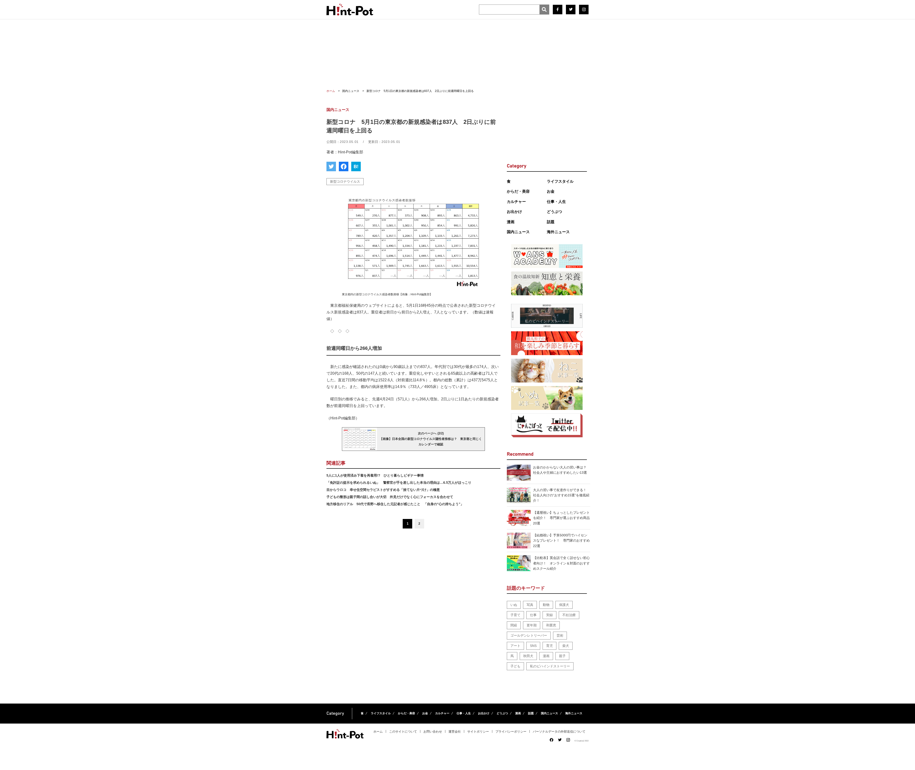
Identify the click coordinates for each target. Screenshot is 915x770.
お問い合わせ (432, 731)
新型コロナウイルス (345, 181)
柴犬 (565, 646)
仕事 (533, 615)
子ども (515, 666)
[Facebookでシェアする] (343, 166)
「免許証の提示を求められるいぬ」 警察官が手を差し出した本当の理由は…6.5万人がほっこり (398, 482)
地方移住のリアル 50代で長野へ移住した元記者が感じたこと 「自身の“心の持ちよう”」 (395, 504)
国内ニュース (518, 232)
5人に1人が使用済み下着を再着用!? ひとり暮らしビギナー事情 (375, 475)
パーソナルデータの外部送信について (559, 731)
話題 (550, 222)
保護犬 (564, 605)
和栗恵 (551, 625)
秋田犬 (528, 656)
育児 (549, 646)
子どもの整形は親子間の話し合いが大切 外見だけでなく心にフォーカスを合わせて (389, 497)
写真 (530, 605)
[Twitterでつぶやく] (331, 166)
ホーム (378, 731)
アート (515, 646)
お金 (550, 191)
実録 (549, 615)
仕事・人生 (556, 202)
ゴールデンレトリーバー (528, 635)
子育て (515, 615)
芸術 (560, 635)
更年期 (532, 625)
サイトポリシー (478, 731)
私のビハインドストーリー (550, 666)
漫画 (510, 222)
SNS (533, 646)
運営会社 (454, 731)
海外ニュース (558, 232)
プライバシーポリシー (510, 731)
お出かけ (514, 212)
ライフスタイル (560, 181)
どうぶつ (554, 212)
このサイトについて (403, 731)
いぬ (513, 605)
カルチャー (516, 202)
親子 (562, 656)
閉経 (513, 625)
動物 (546, 605)
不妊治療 (569, 615)
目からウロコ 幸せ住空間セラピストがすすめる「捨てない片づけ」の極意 (383, 490)
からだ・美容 (518, 191)
